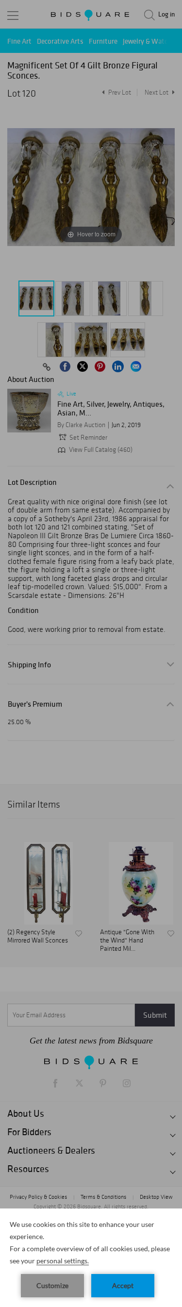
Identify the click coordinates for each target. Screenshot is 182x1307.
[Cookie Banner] (91, 1257)
